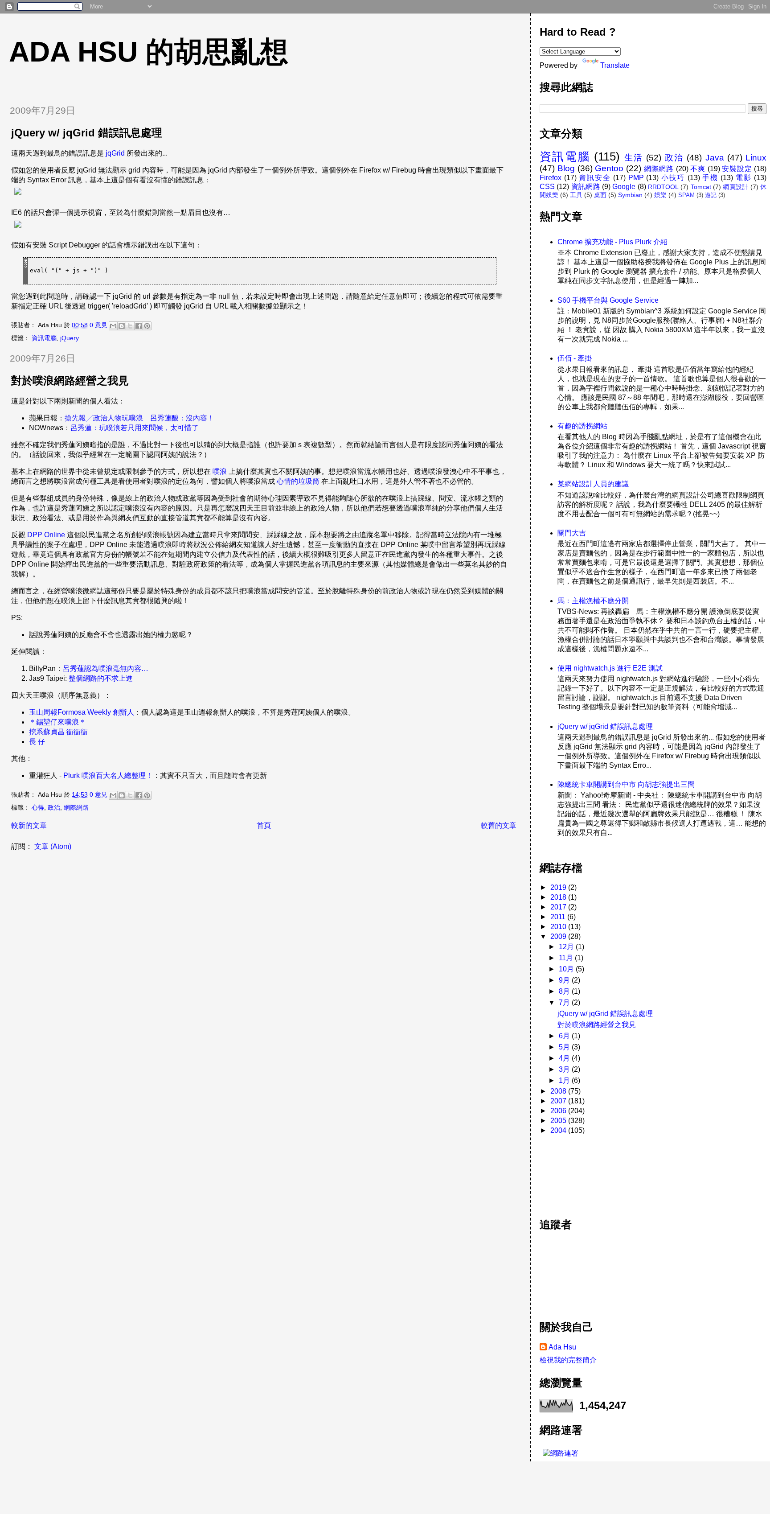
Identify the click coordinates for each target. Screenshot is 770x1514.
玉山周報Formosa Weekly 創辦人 (81, 712)
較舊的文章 (498, 825)
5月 (565, 1047)
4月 (565, 1058)
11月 (567, 958)
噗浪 (220, 471)
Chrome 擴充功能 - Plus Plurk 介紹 (612, 242)
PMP (636, 177)
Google (623, 186)
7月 (565, 1002)
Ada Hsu (562, 1347)
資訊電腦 (44, 337)
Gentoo (609, 168)
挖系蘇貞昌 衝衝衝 (58, 732)
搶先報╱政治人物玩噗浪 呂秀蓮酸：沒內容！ (139, 418)
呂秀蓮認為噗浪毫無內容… (105, 668)
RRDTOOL (663, 186)
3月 (565, 1069)
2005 (559, 1120)
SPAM (686, 195)
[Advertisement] (580, 1171)
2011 (558, 917)
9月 (565, 980)
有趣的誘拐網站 (582, 426)
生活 (633, 157)
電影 (743, 177)
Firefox (550, 177)
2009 (559, 936)
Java (714, 157)
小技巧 (673, 177)
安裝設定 (737, 169)
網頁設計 (735, 186)
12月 (567, 946)
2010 (559, 926)
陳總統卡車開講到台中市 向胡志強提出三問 (626, 784)
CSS (547, 186)
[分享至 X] (130, 325)
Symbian (630, 194)
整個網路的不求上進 (101, 678)
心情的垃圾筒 (298, 481)
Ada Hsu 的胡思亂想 (148, 52)
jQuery (69, 337)
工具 (576, 194)
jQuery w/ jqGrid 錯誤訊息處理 (86, 133)
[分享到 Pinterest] (147, 325)
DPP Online (46, 535)
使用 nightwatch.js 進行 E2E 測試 (610, 668)
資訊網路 (585, 186)
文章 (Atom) (52, 846)
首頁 (264, 825)
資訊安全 (594, 177)
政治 (54, 807)
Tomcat (701, 186)
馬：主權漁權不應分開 (593, 601)
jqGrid (115, 153)
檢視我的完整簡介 (568, 1360)
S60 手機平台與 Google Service (608, 300)
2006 (559, 1111)
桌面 (600, 194)
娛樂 (660, 194)
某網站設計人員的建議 (593, 484)
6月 (565, 1036)
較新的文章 (29, 825)
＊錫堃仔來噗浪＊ (57, 722)
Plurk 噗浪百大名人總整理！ (108, 775)
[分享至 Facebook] (138, 325)
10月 (567, 969)
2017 (559, 907)
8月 (565, 991)
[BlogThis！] (121, 325)
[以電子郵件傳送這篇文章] (113, 325)
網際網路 (76, 807)
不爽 (697, 169)
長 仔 (37, 741)
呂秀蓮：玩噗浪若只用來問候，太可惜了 (134, 428)
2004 (559, 1130)
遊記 (711, 195)
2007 (559, 1101)
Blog (566, 168)
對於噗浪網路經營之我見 (70, 380)
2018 (559, 897)
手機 (710, 177)
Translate (615, 65)
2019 (559, 887)
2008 (559, 1091)
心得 (38, 807)
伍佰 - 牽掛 (574, 358)
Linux (755, 157)
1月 (565, 1080)
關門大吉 (571, 533)
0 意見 (98, 325)
